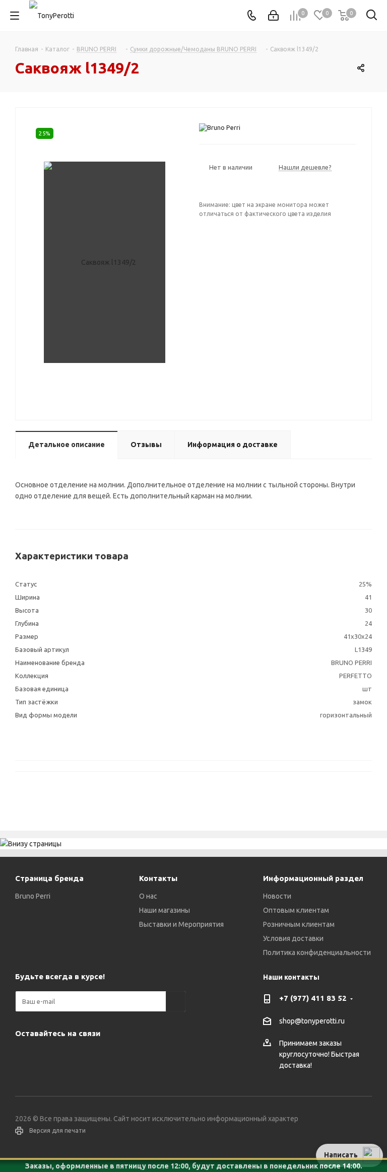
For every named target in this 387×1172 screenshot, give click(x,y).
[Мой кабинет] (273, 16)
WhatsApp (101, 1057)
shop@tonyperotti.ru (312, 1021)
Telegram (50, 1057)
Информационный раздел (313, 878)
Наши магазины (164, 910)
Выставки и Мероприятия (181, 924)
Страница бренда (49, 878)
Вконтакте (25, 1057)
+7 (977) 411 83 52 (313, 998)
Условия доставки (293, 938)
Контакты (158, 878)
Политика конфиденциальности (317, 952)
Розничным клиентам (299, 924)
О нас (148, 896)
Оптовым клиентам (296, 910)
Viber (76, 1057)
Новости (277, 896)
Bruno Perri (32, 896)
